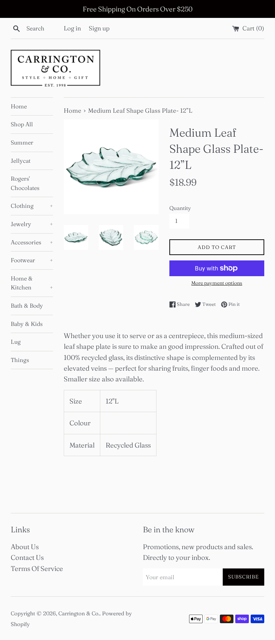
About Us (25, 546)
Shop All (22, 124)
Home (19, 106)
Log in (72, 28)
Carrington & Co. (79, 613)
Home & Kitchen (32, 283)
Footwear (32, 260)
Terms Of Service (37, 568)
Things (20, 359)
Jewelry (32, 224)
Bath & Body (27, 305)
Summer (22, 142)
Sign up (99, 28)
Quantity (180, 208)
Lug (16, 341)
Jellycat (20, 160)
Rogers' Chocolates (25, 183)
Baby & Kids (27, 323)
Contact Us (27, 557)
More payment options (216, 283)
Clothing (32, 205)
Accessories (32, 242)
